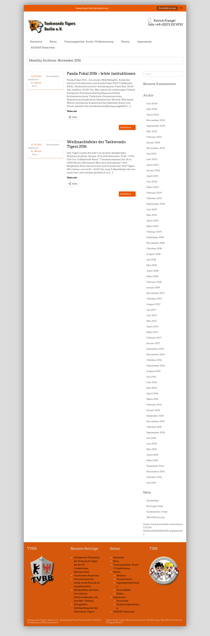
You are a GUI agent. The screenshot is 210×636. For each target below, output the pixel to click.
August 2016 (154, 371)
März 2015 (152, 460)
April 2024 (153, 114)
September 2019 (156, 204)
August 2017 (153, 304)
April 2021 (152, 176)
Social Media (123, 590)
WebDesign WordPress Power (163, 620)
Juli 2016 (151, 376)
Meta (147, 492)
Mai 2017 (152, 321)
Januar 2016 (153, 410)
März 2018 (152, 276)
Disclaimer (122, 601)
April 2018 (152, 270)
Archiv (148, 95)
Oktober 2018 (154, 248)
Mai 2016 (152, 388)
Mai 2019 (152, 215)
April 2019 (152, 220)
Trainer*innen (124, 579)
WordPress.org (155, 517)
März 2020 (153, 187)
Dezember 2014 (155, 466)
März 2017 (152, 332)
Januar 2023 (153, 142)
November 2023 (156, 120)
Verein (125, 41)
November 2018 (156, 243)
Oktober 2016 (154, 360)
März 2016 (152, 399)
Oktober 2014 (154, 477)
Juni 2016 (152, 382)
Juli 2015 (151, 438)
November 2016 (156, 354)
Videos (120, 593)
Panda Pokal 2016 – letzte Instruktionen (101, 73)
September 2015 (156, 432)
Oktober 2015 (154, 427)
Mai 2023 (152, 131)
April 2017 (152, 326)
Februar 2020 (154, 192)
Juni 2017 (152, 315)
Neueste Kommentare (159, 84)
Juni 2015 (152, 443)
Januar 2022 (153, 170)
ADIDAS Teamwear (43, 47)
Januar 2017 (153, 343)
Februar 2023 (154, 137)
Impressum (144, 41)
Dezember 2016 (155, 349)
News (53, 41)
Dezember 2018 (155, 237)
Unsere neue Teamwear (86, 575)
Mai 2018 (152, 265)
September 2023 (156, 125)
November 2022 (156, 148)
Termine (121, 575)
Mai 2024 (152, 109)
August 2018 (153, 254)
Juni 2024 (152, 103)
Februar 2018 (154, 282)
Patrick (37, 83)
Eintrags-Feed (155, 506)
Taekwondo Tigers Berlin (119, 620)
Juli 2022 (151, 153)
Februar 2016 (154, 404)
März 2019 (152, 226)
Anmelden (153, 500)
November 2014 (156, 471)
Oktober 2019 (154, 198)
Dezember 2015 (155, 415)
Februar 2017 (154, 337)
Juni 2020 (152, 181)
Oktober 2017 (154, 298)
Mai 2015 (152, 449)
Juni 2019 (152, 209)
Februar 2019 (154, 231)
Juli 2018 (151, 259)
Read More (125, 127)
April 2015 (152, 454)
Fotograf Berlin (114, 622)
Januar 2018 (153, 287)
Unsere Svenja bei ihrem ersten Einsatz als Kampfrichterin (87, 583)
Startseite (36, 41)
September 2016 (156, 365)
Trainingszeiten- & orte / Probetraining (88, 41)
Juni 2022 (152, 159)
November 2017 (156, 293)
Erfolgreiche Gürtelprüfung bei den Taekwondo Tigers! (86, 608)
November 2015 (156, 421)
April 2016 (152, 393)
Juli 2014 (151, 482)
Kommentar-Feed (157, 511)
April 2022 (153, 165)
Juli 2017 (151, 309)
